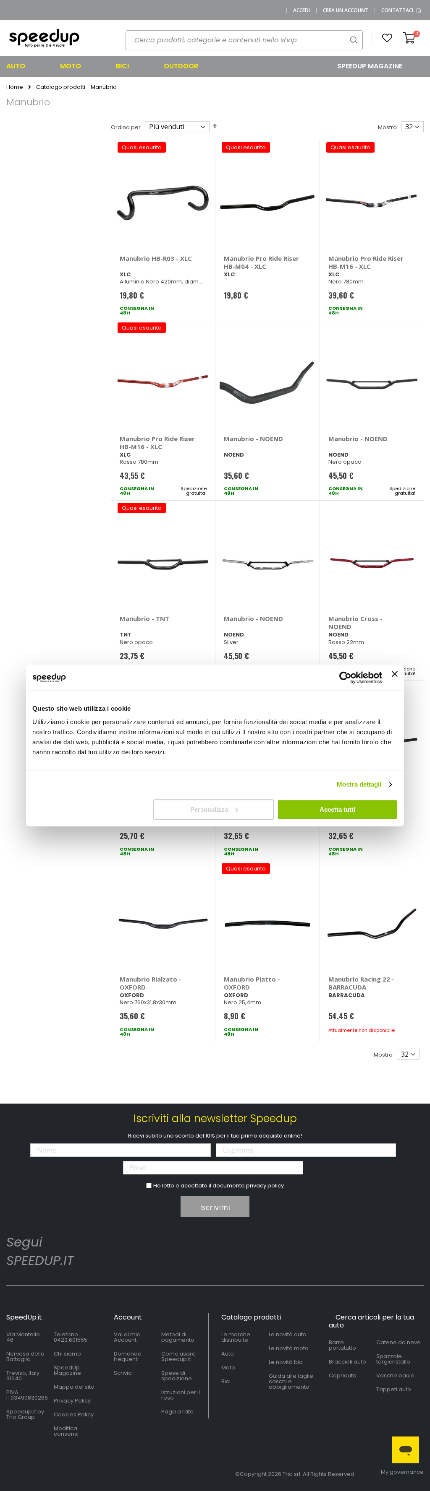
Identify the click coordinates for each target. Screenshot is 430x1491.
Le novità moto (289, 1348)
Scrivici (123, 1373)
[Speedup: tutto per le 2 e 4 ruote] (44, 38)
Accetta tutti (337, 809)
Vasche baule (395, 1375)
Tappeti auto (393, 1389)
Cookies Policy (74, 1414)
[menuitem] (26, 66)
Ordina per (126, 127)
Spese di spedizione (176, 1375)
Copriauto (343, 1375)
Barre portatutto (342, 1345)
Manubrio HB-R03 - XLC (156, 258)
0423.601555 (70, 1340)
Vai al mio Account (127, 1337)
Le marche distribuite (235, 1337)
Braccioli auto (347, 1362)
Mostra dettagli (359, 784)
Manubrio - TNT (144, 618)
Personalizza (209, 809)
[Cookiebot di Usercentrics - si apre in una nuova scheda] (345, 677)
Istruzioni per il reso (180, 1395)
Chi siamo (67, 1354)
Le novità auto (288, 1334)
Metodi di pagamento (177, 1337)
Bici (226, 1381)
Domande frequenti (128, 1356)
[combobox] (244, 40)
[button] (387, 38)
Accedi (301, 10)
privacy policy (265, 1186)
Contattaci (397, 10)
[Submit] (353, 39)
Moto (228, 1368)
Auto (227, 1354)
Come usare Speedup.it (178, 1356)
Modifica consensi (66, 1431)
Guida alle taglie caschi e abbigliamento (291, 1381)
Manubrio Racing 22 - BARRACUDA (361, 983)
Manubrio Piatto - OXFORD (252, 983)
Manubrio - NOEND (253, 438)
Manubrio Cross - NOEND (355, 622)
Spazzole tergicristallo (393, 1359)
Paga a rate (177, 1412)
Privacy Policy (72, 1401)
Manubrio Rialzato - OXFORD (150, 983)
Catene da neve (398, 1342)
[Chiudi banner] (395, 677)
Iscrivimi (215, 1207)
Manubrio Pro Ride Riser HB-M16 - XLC (366, 262)
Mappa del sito (74, 1387)
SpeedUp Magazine (67, 1370)
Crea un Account (345, 10)
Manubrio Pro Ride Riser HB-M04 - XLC (261, 262)
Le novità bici (286, 1362)
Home (14, 87)
